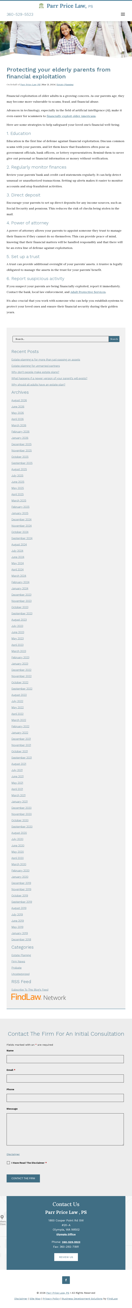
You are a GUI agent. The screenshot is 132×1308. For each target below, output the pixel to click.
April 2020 (17, 858)
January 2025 (19, 513)
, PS (66, 1212)
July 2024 (17, 550)
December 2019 (21, 883)
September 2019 (21, 901)
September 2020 (22, 826)
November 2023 (21, 601)
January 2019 (19, 933)
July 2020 (17, 839)
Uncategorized (20, 974)
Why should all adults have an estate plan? (38, 384)
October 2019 (19, 895)
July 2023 (17, 626)
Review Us (66, 1257)
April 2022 (17, 713)
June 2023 (17, 632)
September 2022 (21, 688)
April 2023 (17, 644)
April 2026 (17, 419)
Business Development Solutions (82, 1298)
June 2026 (17, 406)
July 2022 (17, 701)
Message (12, 1108)
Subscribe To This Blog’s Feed (29, 989)
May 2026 (17, 412)
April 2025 (17, 494)
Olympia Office (66, 1234)
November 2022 (21, 676)
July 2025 (17, 475)
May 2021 (17, 782)
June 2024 (17, 557)
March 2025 (18, 500)
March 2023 (18, 651)
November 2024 (21, 525)
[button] (123, 15)
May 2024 (17, 563)
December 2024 (21, 519)
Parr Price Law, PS (30, 84)
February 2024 (20, 582)
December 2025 (21, 444)
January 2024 (19, 588)
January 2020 (19, 876)
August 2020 (19, 832)
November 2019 (21, 889)
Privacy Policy (51, 1298)
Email (11, 1070)
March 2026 (18, 425)
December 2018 (21, 939)
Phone (10, 1089)
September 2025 (22, 463)
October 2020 (19, 820)
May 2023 (17, 638)
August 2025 (19, 469)
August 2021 (18, 763)
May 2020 (17, 851)
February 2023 (20, 657)
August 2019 (18, 908)
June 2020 (17, 845)
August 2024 (19, 544)
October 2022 (19, 682)
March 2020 (18, 864)
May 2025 (17, 488)
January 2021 (19, 801)
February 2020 (20, 870)
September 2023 (21, 613)
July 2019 (17, 914)
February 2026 (20, 431)
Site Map (35, 1298)
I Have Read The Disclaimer (29, 1162)
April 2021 (17, 789)
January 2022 (19, 732)
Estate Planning (65, 84)
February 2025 (20, 506)
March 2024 (18, 575)
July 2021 (17, 770)
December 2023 (21, 594)
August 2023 (19, 619)
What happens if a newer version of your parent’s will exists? (49, 378)
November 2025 (21, 450)
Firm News (18, 961)
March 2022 (18, 720)
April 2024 (17, 569)
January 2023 (19, 663)
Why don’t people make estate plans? (35, 372)
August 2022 (19, 694)
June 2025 (17, 481)
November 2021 (21, 745)
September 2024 (22, 538)
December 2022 (21, 669)
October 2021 (19, 751)
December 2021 (21, 738)
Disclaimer (13, 1154)
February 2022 (20, 726)
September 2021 (21, 757)
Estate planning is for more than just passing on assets (45, 359)
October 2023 (19, 607)
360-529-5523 (20, 14)
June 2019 (17, 920)
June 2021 (17, 776)
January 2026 (19, 437)
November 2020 (21, 814)
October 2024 (19, 532)
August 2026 (19, 400)
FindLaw (112, 1298)
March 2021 (18, 795)
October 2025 (19, 456)
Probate (16, 967)
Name (10, 1050)
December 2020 (21, 807)
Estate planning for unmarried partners (35, 365)
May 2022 (17, 707)
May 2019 (17, 927)
